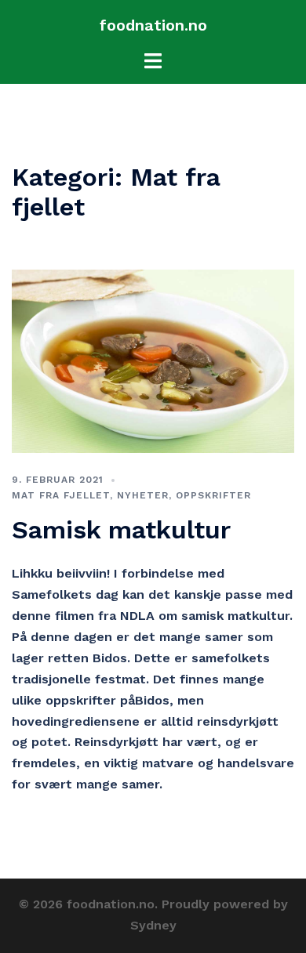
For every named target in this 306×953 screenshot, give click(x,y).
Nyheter (143, 495)
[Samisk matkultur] (153, 360)
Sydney (153, 925)
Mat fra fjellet (61, 495)
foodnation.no (153, 25)
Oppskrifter (213, 495)
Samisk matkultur (121, 530)
